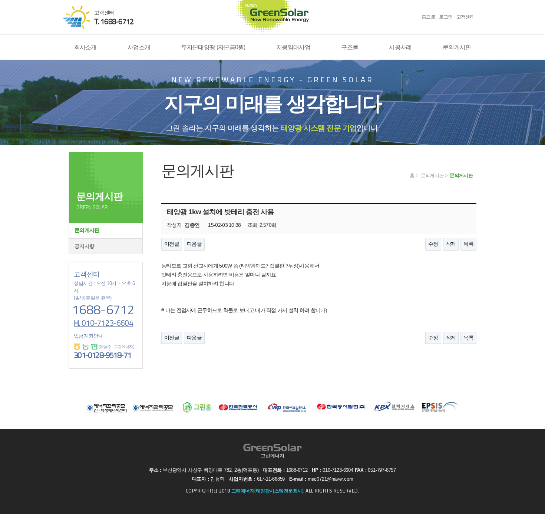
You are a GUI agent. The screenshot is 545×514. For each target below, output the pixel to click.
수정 (433, 244)
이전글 (171, 244)
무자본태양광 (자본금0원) (213, 47)
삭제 (451, 244)
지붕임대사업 (293, 47)
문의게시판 (457, 47)
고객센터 (465, 17)
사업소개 (139, 47)
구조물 (349, 47)
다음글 (194, 244)
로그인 (446, 17)
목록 (468, 244)
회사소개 (85, 47)
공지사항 (84, 246)
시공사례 (400, 47)
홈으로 (428, 17)
